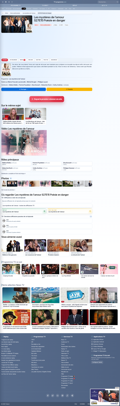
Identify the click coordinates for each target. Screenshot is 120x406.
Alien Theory (34, 369)
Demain (29, 8)
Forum (63, 344)
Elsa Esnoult (36, 85)
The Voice (34, 355)
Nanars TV (64, 360)
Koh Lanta (34, 353)
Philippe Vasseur (68, 168)
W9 (74, 8)
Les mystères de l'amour (29, 13)
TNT (3, 8)
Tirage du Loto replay (7, 339)
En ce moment (16, 8)
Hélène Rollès (13, 85)
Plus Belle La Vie (35, 344)
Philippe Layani (43, 82)
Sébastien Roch (46, 85)
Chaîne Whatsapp (98, 346)
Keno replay (4, 346)
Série (6, 13)
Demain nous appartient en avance (10, 360)
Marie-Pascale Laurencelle (17, 82)
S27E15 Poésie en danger (44, 13)
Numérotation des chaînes (68, 346)
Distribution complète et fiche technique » (13, 173)
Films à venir (64, 355)
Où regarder (13, 60)
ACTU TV (104, 5)
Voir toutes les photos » (8, 190)
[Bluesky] (57, 395)
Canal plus (60, 8)
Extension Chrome (98, 344)
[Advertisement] (46, 45)
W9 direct (34, 362)
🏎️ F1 (23, 8)
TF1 (49, 8)
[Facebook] (48, 395)
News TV (63, 339)
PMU (62, 374)
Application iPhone (98, 339)
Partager (24, 89)
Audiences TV (65, 342)
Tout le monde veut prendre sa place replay (13, 371)
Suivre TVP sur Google (99, 348)
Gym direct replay (6, 351)
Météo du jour (65, 367)
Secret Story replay (6, 344)
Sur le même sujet (11, 105)
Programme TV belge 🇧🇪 (68, 376)
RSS (89, 404)
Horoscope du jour (66, 369)
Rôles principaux (10, 159)
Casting (38, 60)
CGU (76, 404)
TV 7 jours (42, 8)
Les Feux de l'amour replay (8, 374)
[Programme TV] (2, 13)
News (22, 60)
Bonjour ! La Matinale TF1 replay (9, 353)
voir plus (66, 85)
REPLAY (75, 5)
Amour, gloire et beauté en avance (10, 369)
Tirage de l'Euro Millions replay (9, 364)
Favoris (70, 89)
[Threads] (62, 395)
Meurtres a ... (34, 364)
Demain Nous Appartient (37, 346)
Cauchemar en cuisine (37, 367)
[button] (72, 395)
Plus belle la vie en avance (8, 355)
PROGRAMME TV (15, 5)
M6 (66, 8)
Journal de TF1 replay (7, 362)
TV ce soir (8, 8)
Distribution (4, 85)
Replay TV (64, 348)
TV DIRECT (45, 5)
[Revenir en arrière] (12, 2)
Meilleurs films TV (66, 358)
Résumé (5, 60)
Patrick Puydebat (25, 85)
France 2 (54, 8)
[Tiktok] (67, 395)
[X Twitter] (52, 395)
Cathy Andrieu (57, 85)
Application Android (98, 341)
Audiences (54, 60)
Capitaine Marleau (36, 351)
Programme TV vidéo (67, 381)
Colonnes (35, 8)
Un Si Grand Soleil (36, 348)
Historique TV (65, 353)
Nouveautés (64, 385)
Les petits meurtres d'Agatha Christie (41, 371)
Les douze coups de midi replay (10, 342)
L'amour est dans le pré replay (9, 367)
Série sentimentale (15, 13)
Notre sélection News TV (13, 285)
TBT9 (32, 339)
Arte (70, 8)
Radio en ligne (65, 351)
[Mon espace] (5, 2)
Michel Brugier (31, 82)
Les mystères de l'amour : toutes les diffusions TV (18, 205)
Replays (30, 60)
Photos (46, 60)
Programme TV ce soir (12, 262)
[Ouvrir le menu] (2, 2)
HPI (32, 342)
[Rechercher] (117, 2)
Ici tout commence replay (8, 358)
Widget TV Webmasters (99, 351)
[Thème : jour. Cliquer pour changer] (9, 2)
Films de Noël (65, 362)
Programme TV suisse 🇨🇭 (68, 378)
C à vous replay (5, 348)
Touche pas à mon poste (38, 360)
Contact (63, 387)
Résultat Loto (64, 371)
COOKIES (82, 404)
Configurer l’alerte (97, 362)
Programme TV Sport (67, 383)
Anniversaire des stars (67, 364)
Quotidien (34, 358)
